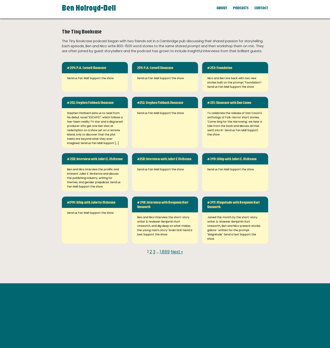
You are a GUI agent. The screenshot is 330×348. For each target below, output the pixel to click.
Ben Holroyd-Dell (89, 7)
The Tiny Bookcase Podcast (222, 312)
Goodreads (211, 308)
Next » (177, 252)
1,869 (165, 252)
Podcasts (241, 7)
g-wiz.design (255, 326)
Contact (261, 7)
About (222, 7)
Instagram (211, 304)
